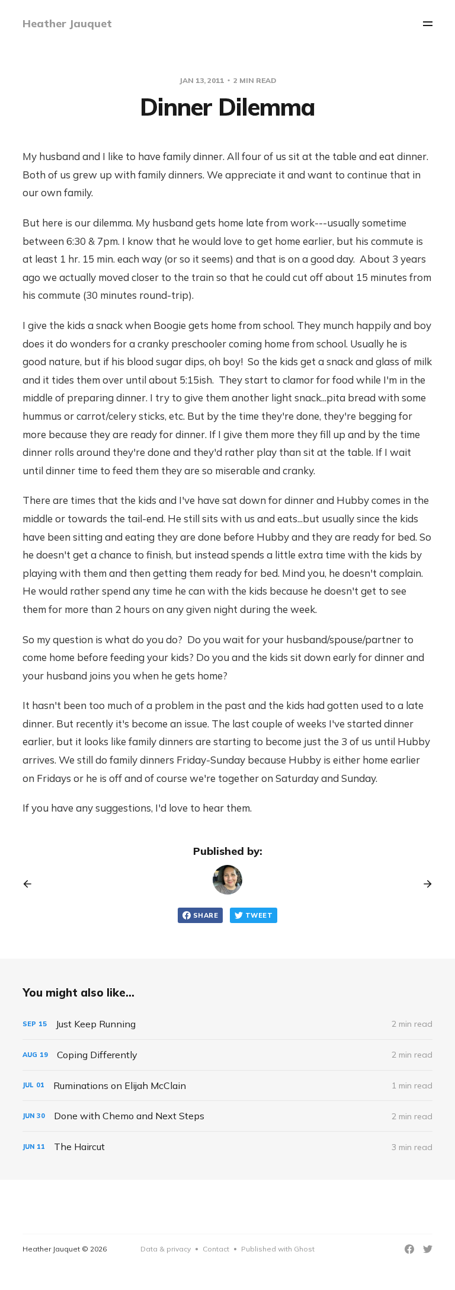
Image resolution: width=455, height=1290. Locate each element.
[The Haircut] (227, 1147)
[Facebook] (409, 1249)
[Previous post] (31, 884)
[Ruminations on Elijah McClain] (227, 1086)
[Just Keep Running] (227, 1024)
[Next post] (423, 884)
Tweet (259, 915)
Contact (216, 1248)
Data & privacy (165, 1248)
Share (205, 915)
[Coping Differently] (227, 1055)
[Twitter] (427, 1249)
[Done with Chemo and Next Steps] (227, 1116)
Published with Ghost (278, 1248)
